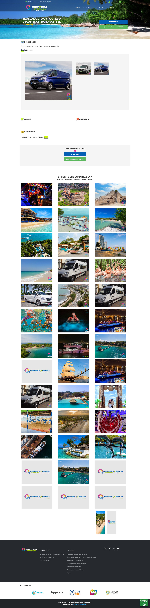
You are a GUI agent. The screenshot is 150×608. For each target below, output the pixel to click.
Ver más (38, 200)
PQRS (69, 573)
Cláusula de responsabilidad (76, 563)
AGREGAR (114, 22)
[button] (27, 79)
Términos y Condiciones (75, 560)
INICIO (77, 7)
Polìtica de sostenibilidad (75, 570)
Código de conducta (74, 566)
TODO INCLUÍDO (99, 7)
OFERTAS (111, 7)
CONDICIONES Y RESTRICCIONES (34, 137)
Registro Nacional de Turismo (77, 554)
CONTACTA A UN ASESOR (114, 27)
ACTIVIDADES (87, 7)
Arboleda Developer (79, 604)
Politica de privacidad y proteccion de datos (81, 557)
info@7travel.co (46, 560)
